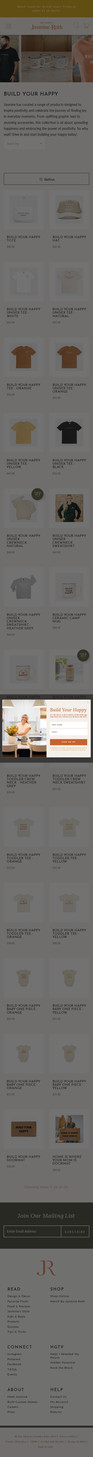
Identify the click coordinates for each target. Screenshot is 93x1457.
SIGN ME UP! (69, 742)
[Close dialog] (88, 702)
